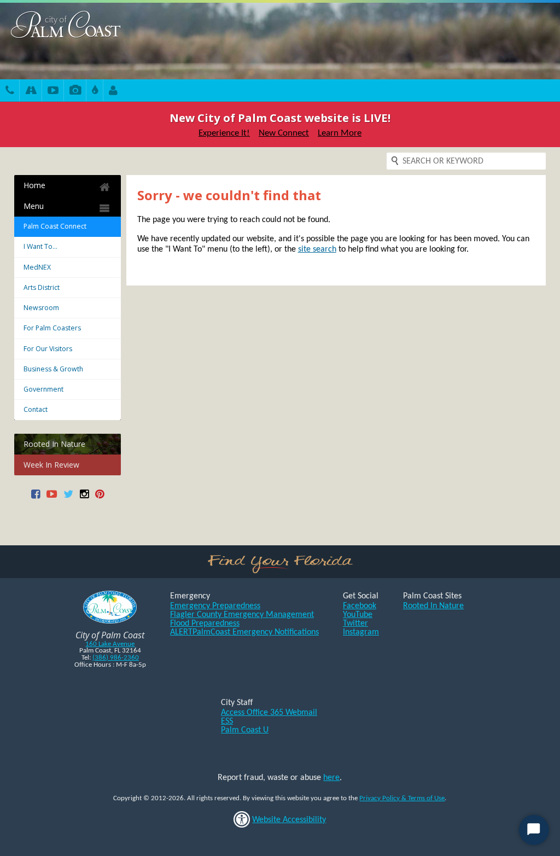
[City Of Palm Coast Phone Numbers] (10, 91)
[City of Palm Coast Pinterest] (99, 498)
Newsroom (41, 307)
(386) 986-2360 (115, 657)
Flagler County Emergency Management (242, 614)
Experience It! (224, 133)
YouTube (357, 614)
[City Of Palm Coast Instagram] (84, 498)
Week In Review (51, 464)
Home (34, 185)
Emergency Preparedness (215, 606)
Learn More (339, 133)
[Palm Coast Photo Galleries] (75, 91)
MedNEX (37, 267)
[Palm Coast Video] (53, 91)
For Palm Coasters (52, 328)
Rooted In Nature (54, 444)
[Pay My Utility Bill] (95, 91)
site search (317, 249)
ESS (227, 721)
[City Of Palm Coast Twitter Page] (68, 498)
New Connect (284, 133)
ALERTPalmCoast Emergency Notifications (244, 632)
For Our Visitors (48, 348)
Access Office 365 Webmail (269, 712)
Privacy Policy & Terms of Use (402, 798)
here (331, 777)
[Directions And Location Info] (30, 91)
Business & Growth (53, 369)
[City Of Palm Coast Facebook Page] (35, 498)
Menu (34, 206)
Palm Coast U (245, 730)
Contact (36, 409)
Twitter (355, 623)
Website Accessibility (289, 820)
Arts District (42, 287)
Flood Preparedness (205, 623)
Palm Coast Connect (55, 226)
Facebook (359, 606)
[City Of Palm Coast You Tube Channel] (51, 498)
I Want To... (40, 246)
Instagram (361, 632)
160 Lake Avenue (110, 644)
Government (43, 389)
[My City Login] (113, 91)
